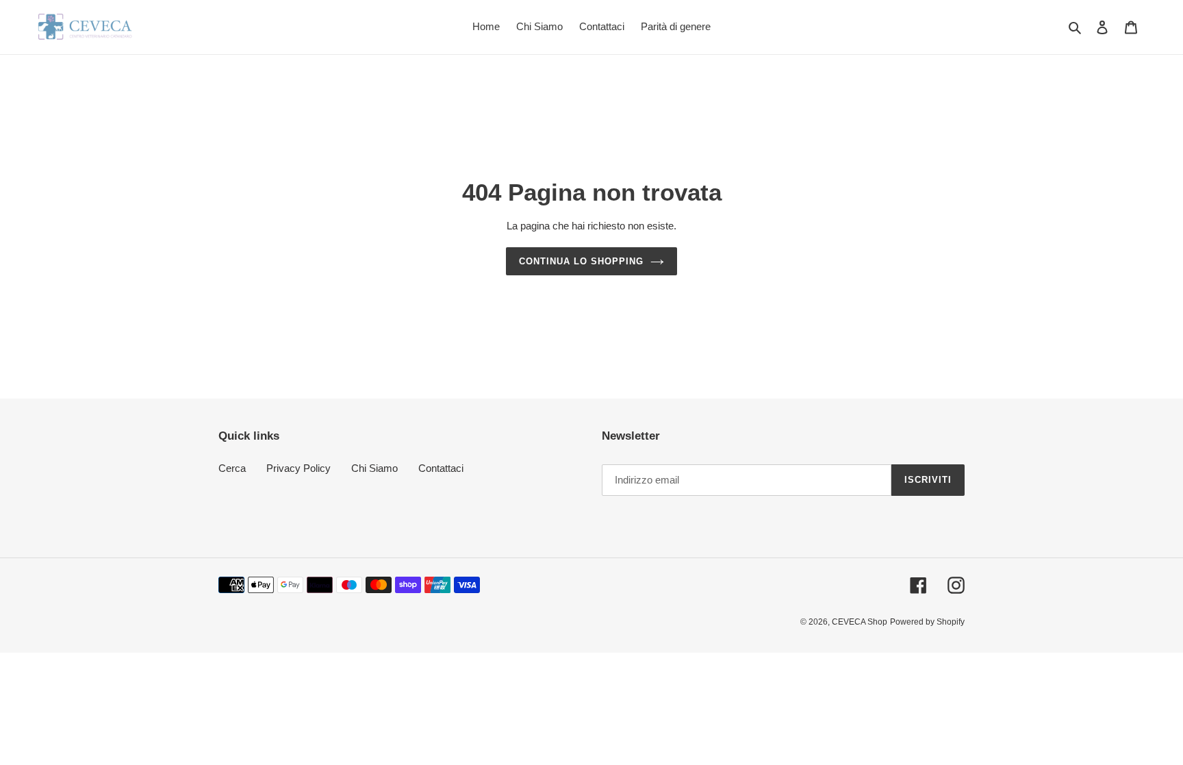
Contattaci (440, 468)
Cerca (232, 468)
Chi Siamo (374, 468)
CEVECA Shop (859, 622)
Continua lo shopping (581, 261)
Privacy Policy (298, 468)
